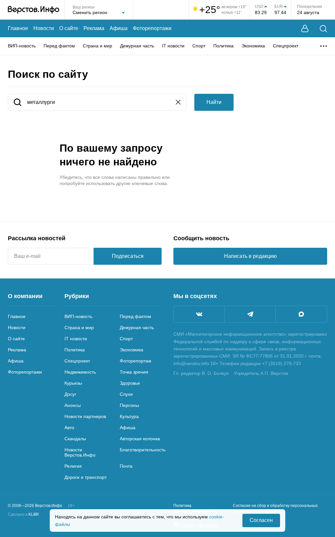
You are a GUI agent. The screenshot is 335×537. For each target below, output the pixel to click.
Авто (69, 427)
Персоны (129, 405)
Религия (73, 466)
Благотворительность (143, 449)
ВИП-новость (22, 45)
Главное (18, 28)
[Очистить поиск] (178, 103)
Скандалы (75, 438)
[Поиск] (323, 28)
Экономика (253, 45)
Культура (129, 416)
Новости (43, 28)
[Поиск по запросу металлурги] (17, 102)
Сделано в (23, 514)
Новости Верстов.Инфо (80, 452)
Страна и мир (97, 45)
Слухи (126, 394)
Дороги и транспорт (85, 477)
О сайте (68, 28)
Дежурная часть (137, 45)
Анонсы (72, 405)
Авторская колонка (140, 438)
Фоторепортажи (152, 28)
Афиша (119, 28)
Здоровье (130, 383)
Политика (223, 45)
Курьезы (73, 383)
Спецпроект (285, 45)
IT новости (173, 45)
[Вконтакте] (199, 314)
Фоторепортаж (135, 360)
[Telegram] (250, 314)
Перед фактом (59, 45)
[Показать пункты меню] (323, 46)
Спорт (198, 45)
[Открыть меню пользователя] (305, 28)
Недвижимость (80, 372)
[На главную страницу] (33, 10)
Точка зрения (134, 372)
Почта (126, 466)
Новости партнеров (85, 416)
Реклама (93, 28)
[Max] (301, 314)
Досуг (70, 394)
